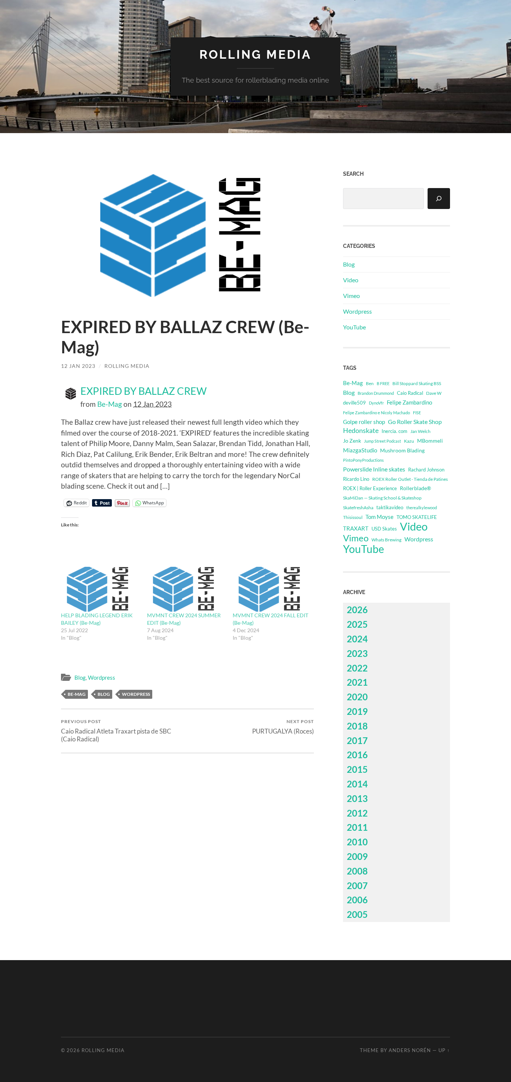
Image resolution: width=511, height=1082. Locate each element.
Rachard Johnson (426, 470)
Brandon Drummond (376, 393)
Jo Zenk (352, 440)
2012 (357, 813)
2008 (357, 871)
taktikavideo (389, 507)
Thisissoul (352, 517)
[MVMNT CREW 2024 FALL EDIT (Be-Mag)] (272, 589)
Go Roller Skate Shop (415, 421)
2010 (357, 841)
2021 (357, 682)
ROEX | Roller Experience (370, 488)
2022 (357, 668)
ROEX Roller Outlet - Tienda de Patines (410, 479)
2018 (357, 725)
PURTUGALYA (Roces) (283, 727)
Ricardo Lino (356, 479)
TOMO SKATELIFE (417, 517)
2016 (357, 754)
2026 (357, 609)
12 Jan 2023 (78, 366)
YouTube (354, 327)
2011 (357, 827)
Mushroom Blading (402, 450)
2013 (357, 798)
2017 (357, 740)
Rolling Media (255, 54)
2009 (357, 856)
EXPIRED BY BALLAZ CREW (143, 391)
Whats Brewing (386, 539)
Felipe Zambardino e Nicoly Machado (376, 412)
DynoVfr (376, 402)
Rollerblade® (415, 488)
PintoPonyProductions (363, 460)
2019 (357, 711)
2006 (357, 899)
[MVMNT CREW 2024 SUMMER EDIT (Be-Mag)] (186, 589)
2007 (357, 885)
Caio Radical (410, 393)
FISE (417, 412)
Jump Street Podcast (382, 441)
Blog (80, 677)
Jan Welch (420, 431)
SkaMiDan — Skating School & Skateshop (382, 497)
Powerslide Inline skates (374, 469)
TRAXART (355, 528)
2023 (357, 653)
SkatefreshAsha (358, 507)
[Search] (439, 198)
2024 (357, 638)
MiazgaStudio (360, 450)
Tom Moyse (379, 516)
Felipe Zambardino (409, 402)
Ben (370, 383)
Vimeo (351, 295)
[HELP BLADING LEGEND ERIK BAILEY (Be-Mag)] (100, 589)
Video (350, 279)
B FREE (383, 383)
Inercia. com (394, 431)
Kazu (409, 441)
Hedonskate (361, 430)
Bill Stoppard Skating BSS (416, 383)
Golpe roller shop (364, 421)
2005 (357, 914)
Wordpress (101, 677)
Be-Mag (109, 404)
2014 (357, 783)
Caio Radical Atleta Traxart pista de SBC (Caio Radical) (116, 731)
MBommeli (430, 440)
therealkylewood (421, 507)
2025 (357, 624)
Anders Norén (410, 1050)
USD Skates (384, 529)
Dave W (433, 393)
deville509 (354, 403)
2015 (357, 769)
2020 (357, 696)
